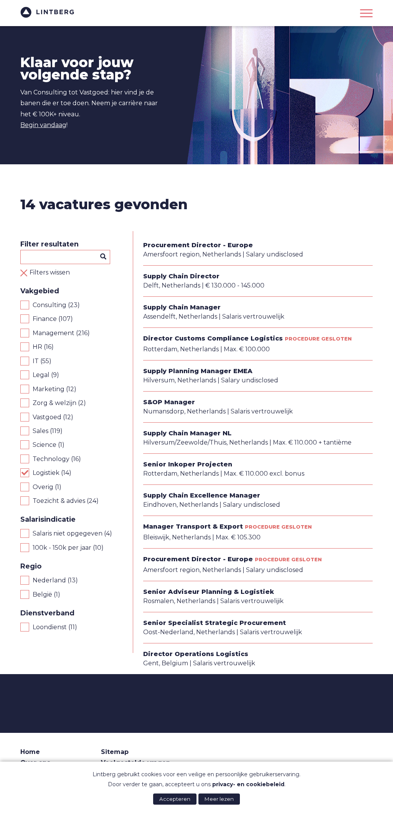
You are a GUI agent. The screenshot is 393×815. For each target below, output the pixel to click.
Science (44, 444)
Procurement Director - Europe (198, 245)
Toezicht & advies (59, 500)
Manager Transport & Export (193, 526)
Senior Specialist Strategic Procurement (214, 623)
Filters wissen (50, 272)
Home (30, 751)
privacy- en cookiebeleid (248, 784)
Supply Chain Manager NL (187, 433)
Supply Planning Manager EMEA (198, 371)
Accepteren (174, 799)
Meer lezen (219, 799)
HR (37, 346)
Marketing (48, 389)
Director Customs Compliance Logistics (213, 338)
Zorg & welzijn (54, 403)
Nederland (49, 580)
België (42, 594)
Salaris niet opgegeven (67, 533)
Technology (51, 459)
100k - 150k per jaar (62, 547)
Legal (41, 375)
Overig (43, 487)
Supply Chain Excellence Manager (201, 495)
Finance (45, 318)
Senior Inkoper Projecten (187, 464)
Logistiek (46, 472)
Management (53, 333)
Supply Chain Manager (182, 307)
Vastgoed (47, 417)
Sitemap (115, 751)
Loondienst (50, 627)
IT (36, 361)
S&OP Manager (169, 402)
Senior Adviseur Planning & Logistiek (208, 591)
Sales (40, 431)
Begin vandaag (43, 125)
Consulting (49, 305)
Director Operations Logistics (195, 654)
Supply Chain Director (181, 276)
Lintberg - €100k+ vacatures (47, 12)
